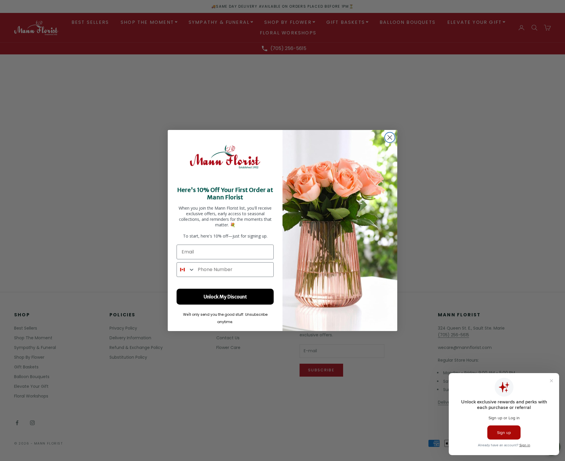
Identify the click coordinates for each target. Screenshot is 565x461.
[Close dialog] (390, 137)
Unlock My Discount (225, 297)
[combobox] (186, 270)
